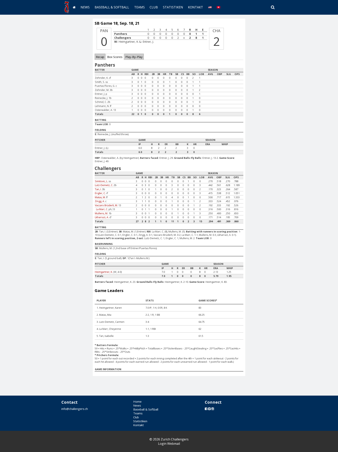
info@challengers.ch (74, 409)
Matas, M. (100, 197)
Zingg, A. (100, 201)
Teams (139, 7)
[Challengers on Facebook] (206, 409)
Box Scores (114, 57)
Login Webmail (169, 443)
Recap (100, 57)
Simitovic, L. (101, 181)
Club (154, 7)
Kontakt (195, 7)
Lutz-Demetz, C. (104, 185)
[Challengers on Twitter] (209, 409)
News (85, 7)
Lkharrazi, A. (102, 217)
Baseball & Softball (112, 7)
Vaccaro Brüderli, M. (106, 205)
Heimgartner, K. (104, 272)
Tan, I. (98, 189)
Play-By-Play (134, 57)
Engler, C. (100, 193)
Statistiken (173, 7)
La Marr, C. (102, 209)
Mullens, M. (101, 213)
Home (137, 401)
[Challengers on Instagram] (212, 409)
